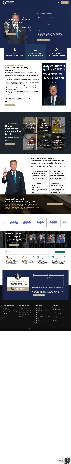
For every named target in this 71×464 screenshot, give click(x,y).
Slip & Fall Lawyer (23, 205)
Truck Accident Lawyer (33, 204)
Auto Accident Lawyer (22, 204)
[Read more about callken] (8, 3)
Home (21, 2)
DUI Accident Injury (24, 314)
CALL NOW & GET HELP (55, 204)
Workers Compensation (25, 316)
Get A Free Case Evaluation (43, 310)
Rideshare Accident (33, 205)
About (42, 2)
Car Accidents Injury (24, 308)
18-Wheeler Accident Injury (26, 310)
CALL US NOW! (10, 144)
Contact (49, 2)
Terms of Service (41, 322)
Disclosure (39, 318)
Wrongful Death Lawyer (21, 208)
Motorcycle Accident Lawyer (11, 205)
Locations (26, 2)
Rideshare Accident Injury (26, 312)
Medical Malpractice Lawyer (11, 207)
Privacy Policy (40, 320)
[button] (54, 84)
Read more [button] (24, 265)
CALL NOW (64, 2)
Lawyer (39, 205)
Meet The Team (14, 245)
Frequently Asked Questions (43, 316)
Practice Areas (31, 2)
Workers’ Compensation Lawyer (26, 207)
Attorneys (37, 2)
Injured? (39, 314)
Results (45, 2)
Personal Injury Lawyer (10, 204)
